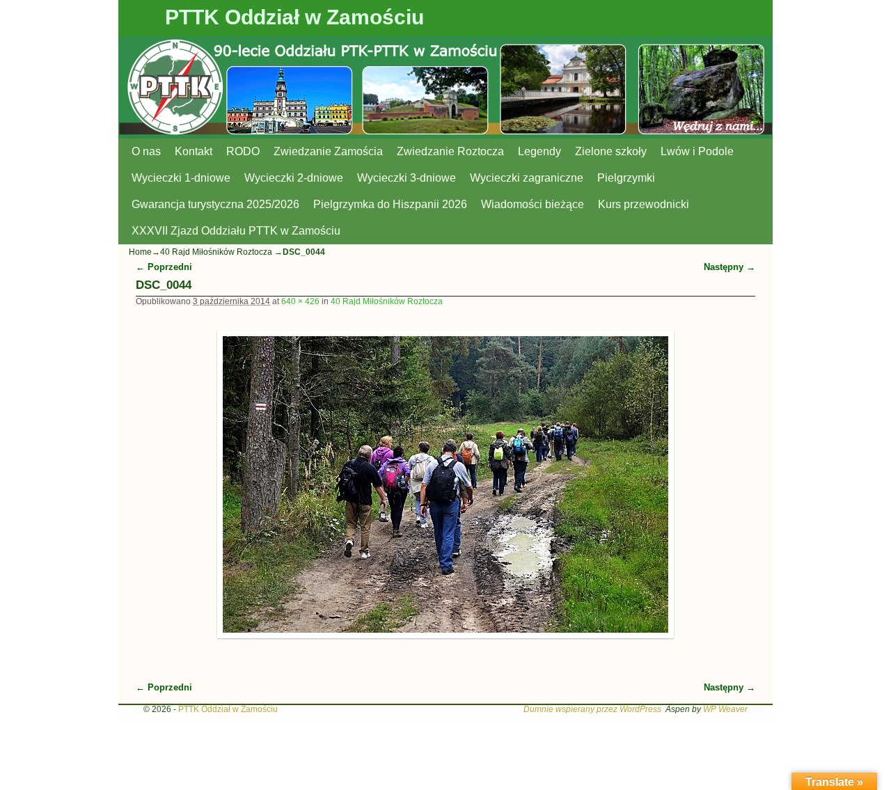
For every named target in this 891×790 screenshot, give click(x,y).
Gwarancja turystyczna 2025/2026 (215, 204)
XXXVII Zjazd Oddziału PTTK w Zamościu (236, 231)
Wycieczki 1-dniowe (181, 178)
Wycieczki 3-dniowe (406, 178)
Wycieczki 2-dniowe (293, 178)
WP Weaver (725, 709)
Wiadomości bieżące (532, 204)
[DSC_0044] (446, 484)
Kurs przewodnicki (643, 204)
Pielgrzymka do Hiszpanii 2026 (390, 204)
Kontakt (193, 151)
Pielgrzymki (626, 178)
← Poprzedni (164, 267)
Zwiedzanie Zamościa (328, 151)
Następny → (729, 267)
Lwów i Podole (697, 151)
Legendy (539, 151)
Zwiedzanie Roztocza (450, 151)
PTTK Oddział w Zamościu (294, 17)
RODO (243, 151)
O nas (146, 151)
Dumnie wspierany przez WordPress (592, 709)
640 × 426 (300, 301)
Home (140, 252)
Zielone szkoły (611, 151)
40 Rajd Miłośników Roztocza (216, 252)
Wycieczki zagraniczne (526, 178)
